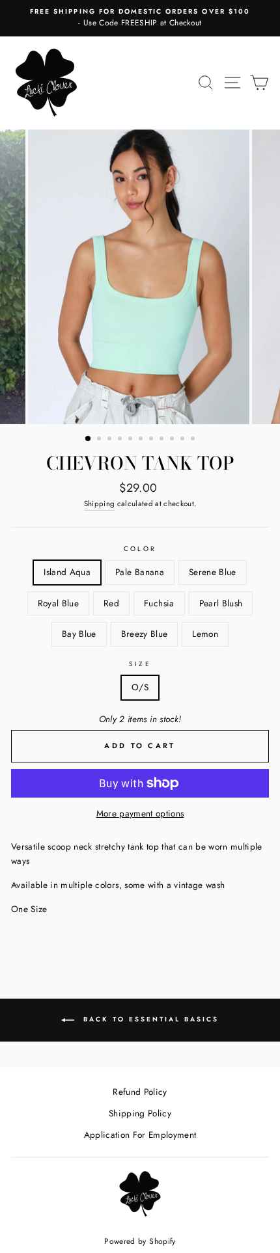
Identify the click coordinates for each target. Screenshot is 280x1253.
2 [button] (100, 440)
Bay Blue (79, 633)
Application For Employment (140, 1134)
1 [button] (88, 439)
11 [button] (194, 440)
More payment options (140, 813)
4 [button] (121, 440)
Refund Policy (140, 1091)
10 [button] (183, 440)
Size (139, 664)
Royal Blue (58, 603)
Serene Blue (212, 571)
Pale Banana (139, 571)
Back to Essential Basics (149, 1019)
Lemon (205, 633)
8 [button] (163, 440)
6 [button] (142, 440)
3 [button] (110, 440)
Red (111, 603)
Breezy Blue (144, 633)
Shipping (99, 503)
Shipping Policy (140, 1113)
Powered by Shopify (139, 1241)
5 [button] (131, 440)
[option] (140, 18)
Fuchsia (159, 603)
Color (140, 549)
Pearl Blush (221, 603)
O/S (140, 687)
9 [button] (173, 440)
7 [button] (152, 440)
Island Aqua (67, 571)
